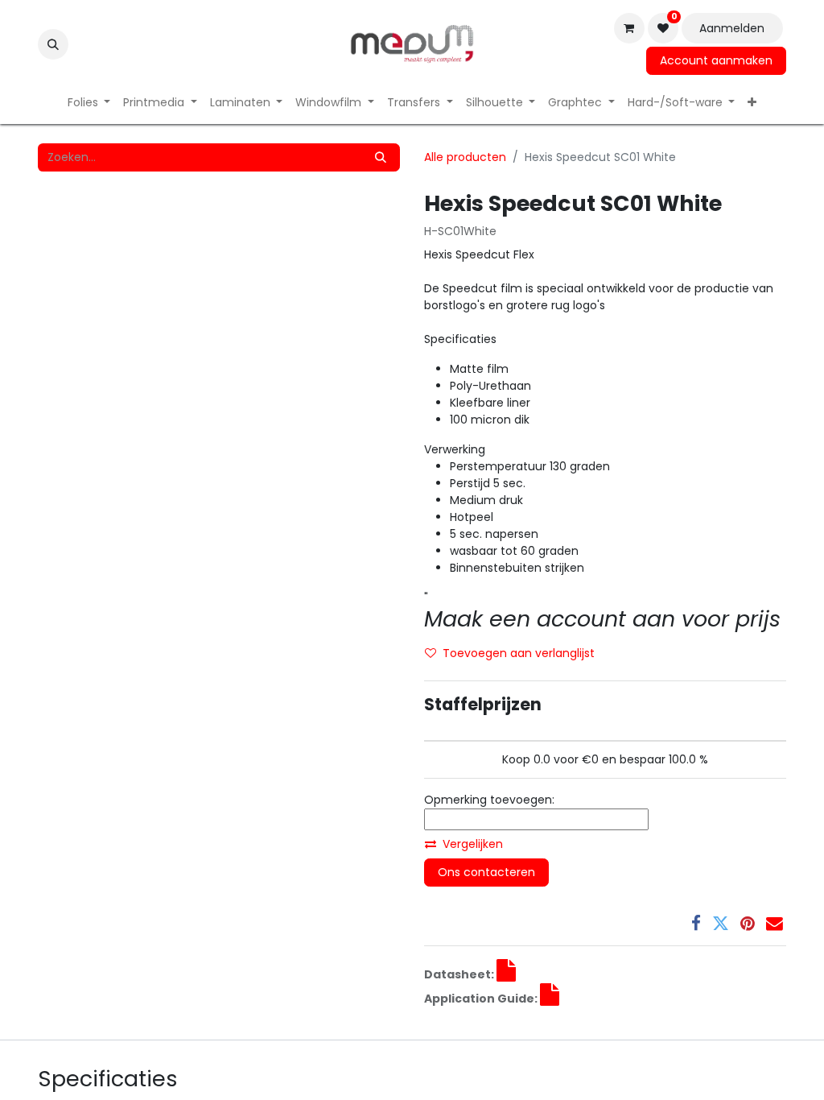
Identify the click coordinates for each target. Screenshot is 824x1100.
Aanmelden (731, 28)
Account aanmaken (716, 60)
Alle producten (465, 157)
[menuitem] (89, 103)
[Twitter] (720, 924)
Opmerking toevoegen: (489, 800)
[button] (53, 44)
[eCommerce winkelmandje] (629, 28)
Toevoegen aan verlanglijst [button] (519, 653)
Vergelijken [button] (473, 844)
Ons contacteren (486, 872)
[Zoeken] (380, 157)
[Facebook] (696, 924)
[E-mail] (774, 924)
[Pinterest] (747, 924)
